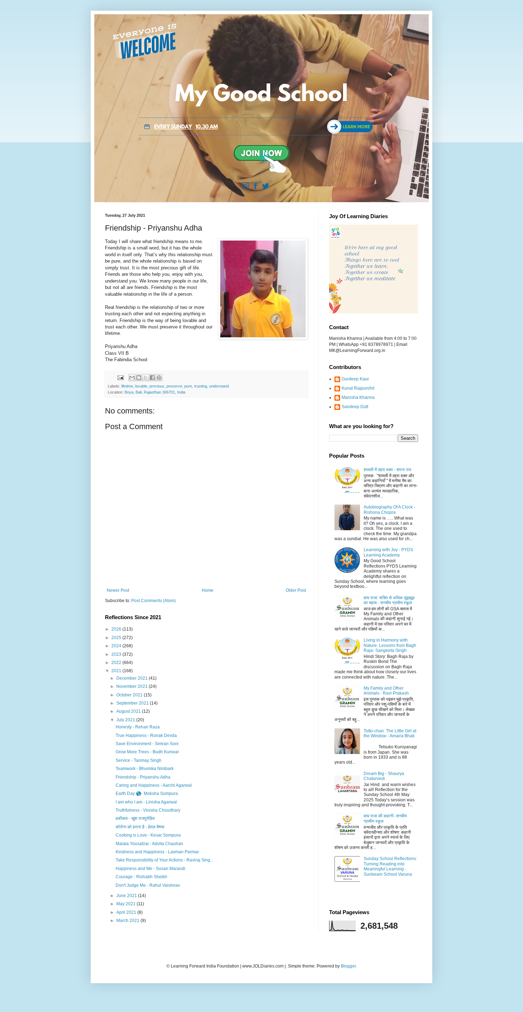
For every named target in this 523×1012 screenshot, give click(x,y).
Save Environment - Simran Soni (147, 743)
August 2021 (129, 711)
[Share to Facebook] (152, 377)
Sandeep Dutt (355, 406)
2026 (116, 629)
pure (188, 386)
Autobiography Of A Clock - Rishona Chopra (389, 510)
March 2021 (128, 920)
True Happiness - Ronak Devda (146, 735)
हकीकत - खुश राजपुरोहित (135, 818)
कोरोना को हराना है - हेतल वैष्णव (140, 826)
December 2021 (132, 678)
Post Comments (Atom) (153, 600)
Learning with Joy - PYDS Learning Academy (388, 552)
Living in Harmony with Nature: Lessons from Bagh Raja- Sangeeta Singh (390, 645)
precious (156, 386)
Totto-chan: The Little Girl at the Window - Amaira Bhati (390, 733)
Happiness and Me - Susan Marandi (150, 868)
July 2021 (126, 719)
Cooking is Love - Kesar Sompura (148, 835)
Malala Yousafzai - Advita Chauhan (149, 843)
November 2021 (132, 686)
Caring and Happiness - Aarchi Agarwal (154, 785)
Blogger (348, 966)
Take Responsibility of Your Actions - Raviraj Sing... (164, 860)
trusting (200, 386)
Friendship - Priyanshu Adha (143, 777)
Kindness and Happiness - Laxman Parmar (157, 851)
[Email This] (132, 377)
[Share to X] (145, 377)
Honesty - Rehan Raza (138, 726)
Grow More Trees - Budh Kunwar (147, 751)
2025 (116, 637)
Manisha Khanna (358, 397)
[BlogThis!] (138, 377)
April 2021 (126, 912)
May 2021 (126, 903)
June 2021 (127, 895)
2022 (116, 662)
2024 (116, 645)
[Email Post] (120, 377)
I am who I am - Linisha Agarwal (146, 802)
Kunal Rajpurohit (358, 388)
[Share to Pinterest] (159, 377)
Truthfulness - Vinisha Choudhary (148, 810)
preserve (174, 386)
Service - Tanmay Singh (139, 760)
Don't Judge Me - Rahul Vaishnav (148, 885)
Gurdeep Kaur (355, 378)
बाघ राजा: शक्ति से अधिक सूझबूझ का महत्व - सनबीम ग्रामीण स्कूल (389, 600)
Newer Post (118, 590)
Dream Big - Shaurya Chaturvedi (384, 776)
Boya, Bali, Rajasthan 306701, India (155, 392)
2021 (116, 670)
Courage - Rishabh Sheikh (141, 876)
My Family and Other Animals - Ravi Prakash (386, 691)
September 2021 (133, 703)
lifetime (127, 386)
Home (207, 590)
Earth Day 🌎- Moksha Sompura (147, 793)
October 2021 (130, 694)
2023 (116, 654)
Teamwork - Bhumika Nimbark (145, 768)
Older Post (296, 590)
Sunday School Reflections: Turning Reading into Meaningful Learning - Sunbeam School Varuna (390, 866)
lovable (141, 386)
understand (219, 386)
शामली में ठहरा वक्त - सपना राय (387, 469)
